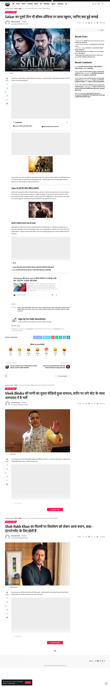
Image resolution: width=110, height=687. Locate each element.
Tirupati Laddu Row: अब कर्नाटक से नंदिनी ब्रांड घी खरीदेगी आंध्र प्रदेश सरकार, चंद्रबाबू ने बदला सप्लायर (90, 88)
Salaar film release (36, 307)
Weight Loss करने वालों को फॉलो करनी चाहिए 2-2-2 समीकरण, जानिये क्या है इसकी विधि (89, 80)
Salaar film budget (26, 307)
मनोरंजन (8, 12)
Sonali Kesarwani (15, 21)
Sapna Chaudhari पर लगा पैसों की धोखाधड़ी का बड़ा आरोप (87, 93)
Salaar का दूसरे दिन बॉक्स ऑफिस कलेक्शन (23, 126)
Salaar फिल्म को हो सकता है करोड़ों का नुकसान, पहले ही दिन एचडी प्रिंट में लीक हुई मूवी (33, 267)
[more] (69, 3)
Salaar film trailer (46, 307)
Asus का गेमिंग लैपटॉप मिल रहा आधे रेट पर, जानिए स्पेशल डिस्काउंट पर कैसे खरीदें (32, 270)
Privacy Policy (57, 328)
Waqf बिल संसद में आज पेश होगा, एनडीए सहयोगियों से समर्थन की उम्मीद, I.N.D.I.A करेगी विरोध (88, 67)
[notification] (93, 4)
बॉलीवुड (13, 12)
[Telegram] (102, 661)
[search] (95, 3)
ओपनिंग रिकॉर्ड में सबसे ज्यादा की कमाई (51, 126)
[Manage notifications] (106, 683)
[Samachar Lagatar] (7, 3)
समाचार (7, 388)
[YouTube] (98, 661)
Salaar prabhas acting (44, 309)
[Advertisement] (40, 101)
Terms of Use (11, 683)
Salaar (19, 307)
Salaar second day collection (58, 309)
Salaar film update (56, 307)
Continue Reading (55, 509)
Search (101, 30)
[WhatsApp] (104, 661)
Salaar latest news (26, 309)
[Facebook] (95, 661)
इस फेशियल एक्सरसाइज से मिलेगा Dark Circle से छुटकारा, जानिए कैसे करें (89, 74)
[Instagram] (100, 661)
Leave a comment (63, 376)
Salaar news (35, 309)
